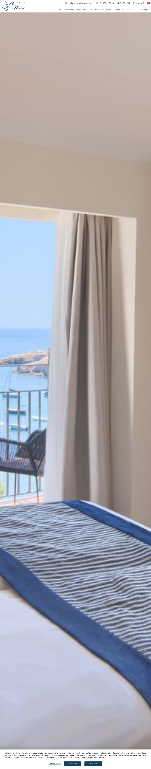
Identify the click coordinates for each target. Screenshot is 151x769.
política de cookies (97, 758)
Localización (140, 3)
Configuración (55, 764)
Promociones (119, 9)
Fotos (90, 9)
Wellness (109, 9)
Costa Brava (130, 9)
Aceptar (93, 764)
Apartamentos (81, 9)
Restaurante (99, 9)
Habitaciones (69, 9)
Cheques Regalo (143, 9)
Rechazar (73, 764)
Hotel (60, 9)
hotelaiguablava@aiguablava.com (81, 3)
